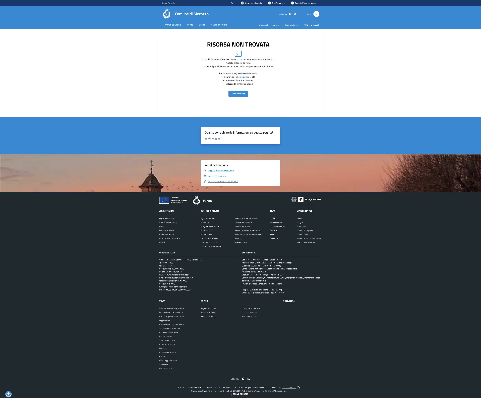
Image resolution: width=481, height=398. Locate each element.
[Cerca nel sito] (316, 14)
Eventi (300, 218)
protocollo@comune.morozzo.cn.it (179, 277)
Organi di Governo (166, 218)
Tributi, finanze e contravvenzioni (248, 234)
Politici (162, 242)
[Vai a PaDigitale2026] (306, 199)
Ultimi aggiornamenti (168, 360)
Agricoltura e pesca (208, 218)
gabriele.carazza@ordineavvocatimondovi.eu (266, 292)
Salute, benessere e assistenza (247, 230)
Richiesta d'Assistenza (168, 332)
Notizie (272, 218)
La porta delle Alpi (249, 312)
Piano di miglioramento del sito (172, 316)
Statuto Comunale (167, 340)
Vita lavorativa (241, 242)
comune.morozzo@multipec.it (177, 274)
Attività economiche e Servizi (309, 238)
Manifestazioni (276, 222)
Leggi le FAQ (164, 320)
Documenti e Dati (166, 230)
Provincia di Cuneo (208, 312)
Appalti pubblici (207, 230)
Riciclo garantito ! (208, 316)
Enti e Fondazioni (166, 234)
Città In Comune (289, 387)
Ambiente (205, 222)
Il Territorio (301, 226)
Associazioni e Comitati (306, 242)
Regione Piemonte (168, 3)
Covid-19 (273, 230)
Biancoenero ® (250, 390)
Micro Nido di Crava (249, 316)
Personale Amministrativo (170, 238)
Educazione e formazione (211, 246)
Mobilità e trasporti (242, 226)
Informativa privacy (167, 344)
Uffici (161, 226)
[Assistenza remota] (298, 387)
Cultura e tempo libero (210, 242)
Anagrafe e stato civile (210, 226)
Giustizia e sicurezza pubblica (246, 218)
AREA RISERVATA (240, 393)
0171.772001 (168, 262)
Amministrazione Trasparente (171, 308)
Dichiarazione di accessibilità (171, 312)
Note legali (163, 348)
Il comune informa (277, 226)
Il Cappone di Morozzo (251, 308)
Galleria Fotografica (305, 230)
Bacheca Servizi (165, 336)
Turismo (238, 238)
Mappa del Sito (165, 368)
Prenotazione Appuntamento (171, 324)
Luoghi (300, 222)
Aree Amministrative (167, 222)
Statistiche (163, 364)
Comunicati (274, 238)
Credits (162, 356)
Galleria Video (302, 234)
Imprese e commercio (243, 222)
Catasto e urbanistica (209, 238)
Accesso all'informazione (269, 25)
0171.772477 (169, 265)
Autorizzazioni (206, 234)
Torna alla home (238, 93)
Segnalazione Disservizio (169, 328)
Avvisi (272, 234)
